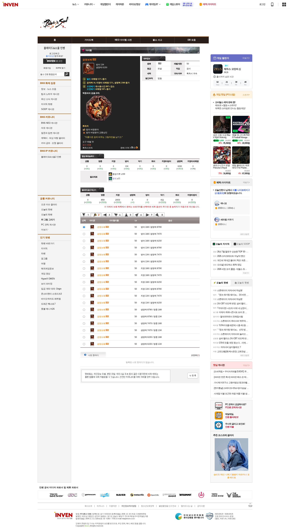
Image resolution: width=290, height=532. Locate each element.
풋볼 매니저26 (47, 309)
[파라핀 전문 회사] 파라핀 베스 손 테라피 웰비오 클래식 (232, 377)
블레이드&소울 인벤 (54, 47)
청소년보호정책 (147, 506)
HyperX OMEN (48, 279)
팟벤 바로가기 (47, 243)
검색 (66, 74)
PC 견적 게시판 (48, 225)
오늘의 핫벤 (46, 209)
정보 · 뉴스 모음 (48, 89)
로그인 (262, 4)
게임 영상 (45, 274)
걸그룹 (44, 258)
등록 (192, 376)
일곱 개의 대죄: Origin (51, 289)
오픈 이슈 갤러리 (49, 204)
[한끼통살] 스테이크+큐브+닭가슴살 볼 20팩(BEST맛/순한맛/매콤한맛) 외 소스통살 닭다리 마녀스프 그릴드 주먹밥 (232, 388)
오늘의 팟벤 (46, 214)
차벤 (43, 253)
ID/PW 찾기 (60, 68)
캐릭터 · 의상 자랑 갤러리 (53, 138)
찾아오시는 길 (186, 506)
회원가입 (47, 68)
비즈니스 (100, 506)
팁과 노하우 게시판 (50, 94)
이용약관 (112, 506)
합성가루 (116, 174)
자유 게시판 (46, 128)
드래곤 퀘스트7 (48, 304)
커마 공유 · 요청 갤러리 (52, 143)
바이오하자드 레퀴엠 (51, 299)
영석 (114, 178)
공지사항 (201, 506)
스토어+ (246, 95)
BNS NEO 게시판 (49, 123)
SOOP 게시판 (47, 109)
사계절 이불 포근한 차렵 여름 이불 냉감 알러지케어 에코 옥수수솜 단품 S (232, 393)
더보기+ (246, 58)
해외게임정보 (47, 269)
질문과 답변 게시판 (50, 133)
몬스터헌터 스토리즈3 (51, 294)
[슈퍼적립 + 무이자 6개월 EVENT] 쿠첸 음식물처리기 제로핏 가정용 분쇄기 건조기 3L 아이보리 (232, 371)
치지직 (44, 248)
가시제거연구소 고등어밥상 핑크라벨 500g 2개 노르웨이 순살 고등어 (232, 382)
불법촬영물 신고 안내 (167, 506)
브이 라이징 (46, 284)
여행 (43, 263)
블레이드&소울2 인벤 (51, 157)
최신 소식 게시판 (49, 99)
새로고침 (243, 234)
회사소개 (88, 506)
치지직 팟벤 (46, 104)
